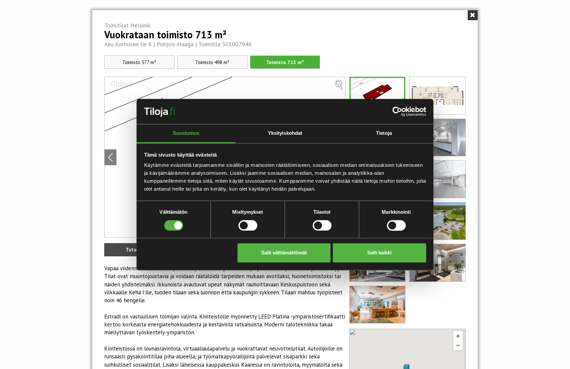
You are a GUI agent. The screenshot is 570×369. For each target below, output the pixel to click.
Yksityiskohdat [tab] (285, 133)
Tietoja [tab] (384, 133)
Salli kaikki (379, 253)
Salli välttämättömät (284, 253)
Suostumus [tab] (186, 133)
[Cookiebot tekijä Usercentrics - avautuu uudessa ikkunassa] (397, 111)
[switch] (247, 225)
